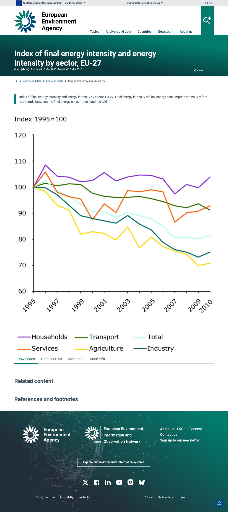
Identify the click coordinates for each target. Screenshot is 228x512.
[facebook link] (97, 482)
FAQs (181, 429)
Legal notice (84, 497)
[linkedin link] (108, 482)
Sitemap (149, 497)
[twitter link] (85, 482)
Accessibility (66, 497)
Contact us (168, 434)
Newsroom (165, 31)
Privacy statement (45, 497)
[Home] (16, 81)
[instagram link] (130, 482)
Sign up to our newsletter (180, 440)
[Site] (46, 21)
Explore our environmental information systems (113, 462)
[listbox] (50, 3)
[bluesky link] (142, 482)
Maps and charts (54, 81)
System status (166, 497)
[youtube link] (119, 482)
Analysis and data (118, 31)
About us (186, 31)
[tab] (26, 359)
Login (181, 497)
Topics (94, 31)
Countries (144, 31)
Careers (196, 429)
